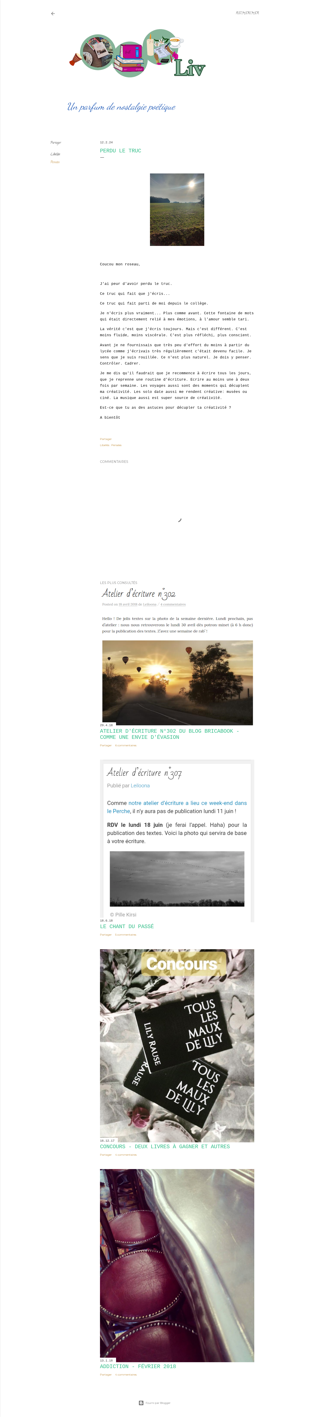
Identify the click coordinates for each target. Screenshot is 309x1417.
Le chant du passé (127, 927)
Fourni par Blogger (158, 1403)
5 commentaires (125, 934)
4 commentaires (126, 1154)
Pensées (55, 162)
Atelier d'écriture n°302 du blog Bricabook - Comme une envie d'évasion (169, 734)
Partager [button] (55, 143)
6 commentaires (125, 745)
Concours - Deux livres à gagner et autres (165, 1147)
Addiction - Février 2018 (138, 1367)
